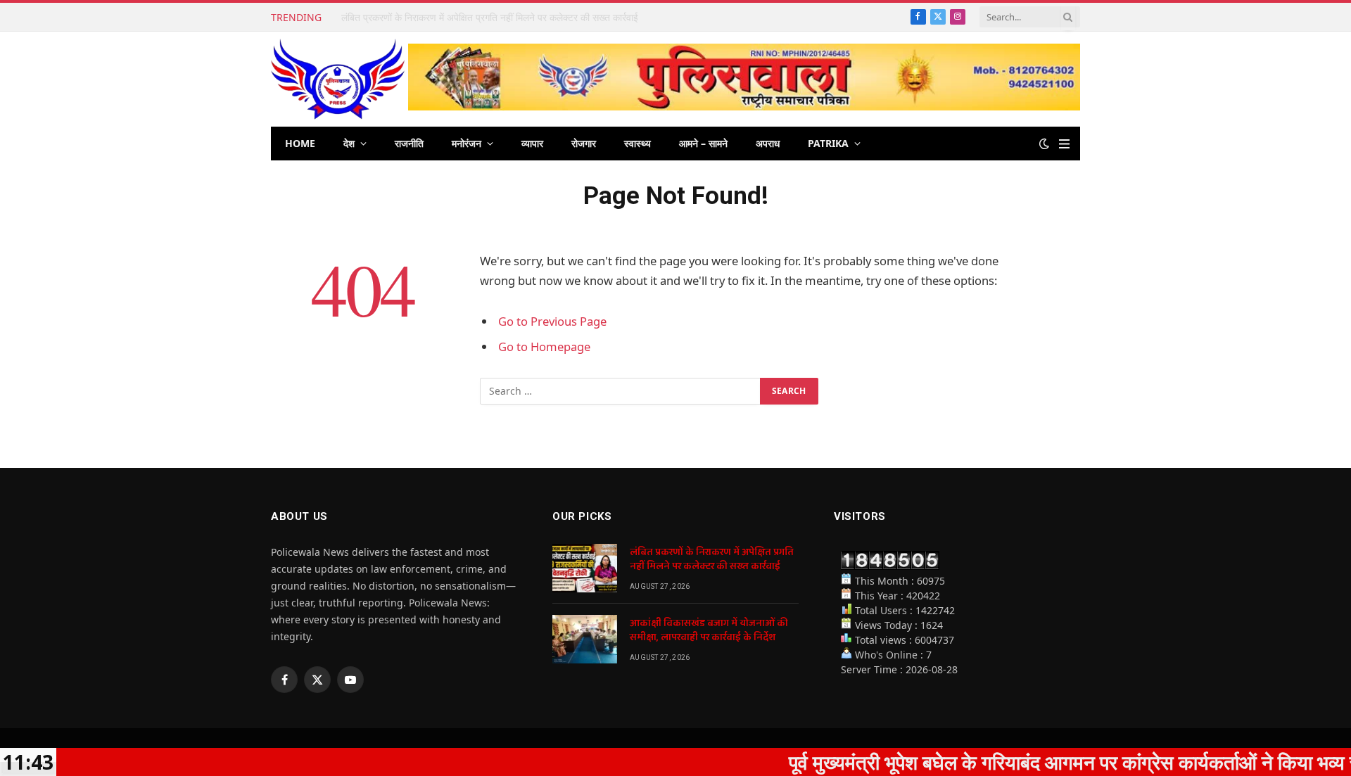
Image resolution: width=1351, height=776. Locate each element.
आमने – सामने (703, 143)
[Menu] (1064, 144)
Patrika (828, 143)
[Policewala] (338, 79)
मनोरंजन (466, 143)
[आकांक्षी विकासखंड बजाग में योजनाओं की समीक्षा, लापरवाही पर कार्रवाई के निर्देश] (584, 639)
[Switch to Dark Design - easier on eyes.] (1044, 143)
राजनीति (409, 143)
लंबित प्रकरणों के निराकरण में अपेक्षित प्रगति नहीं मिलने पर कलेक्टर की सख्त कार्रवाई (712, 559)
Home (300, 143)
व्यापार (532, 143)
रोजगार (583, 143)
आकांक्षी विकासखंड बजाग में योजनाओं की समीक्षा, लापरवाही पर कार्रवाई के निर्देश (478, 17)
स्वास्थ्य (637, 143)
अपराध (768, 143)
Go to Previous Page (552, 321)
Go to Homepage (544, 346)
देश (349, 143)
